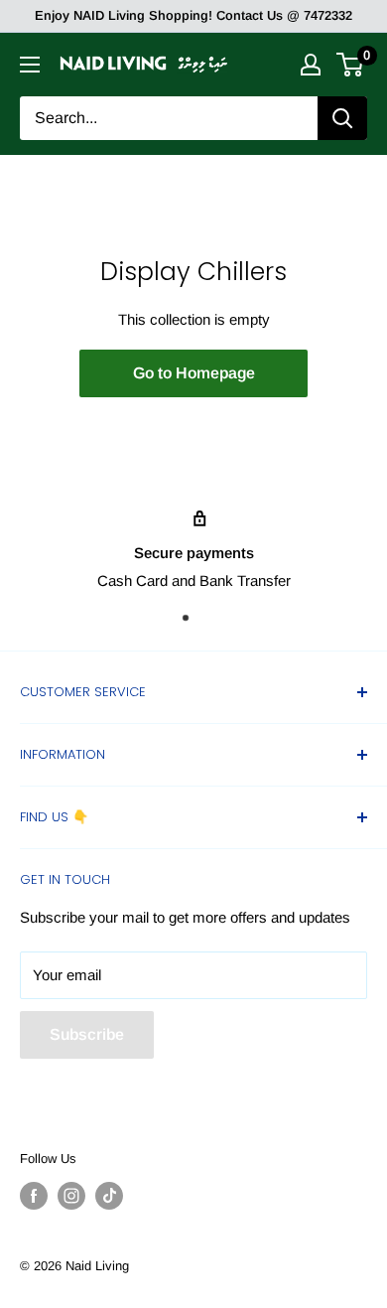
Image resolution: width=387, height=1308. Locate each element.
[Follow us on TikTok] (109, 1196)
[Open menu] (30, 65)
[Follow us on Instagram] (71, 1196)
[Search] (342, 118)
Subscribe (87, 1034)
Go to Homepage (194, 372)
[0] (350, 64)
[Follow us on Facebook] (34, 1196)
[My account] (311, 64)
